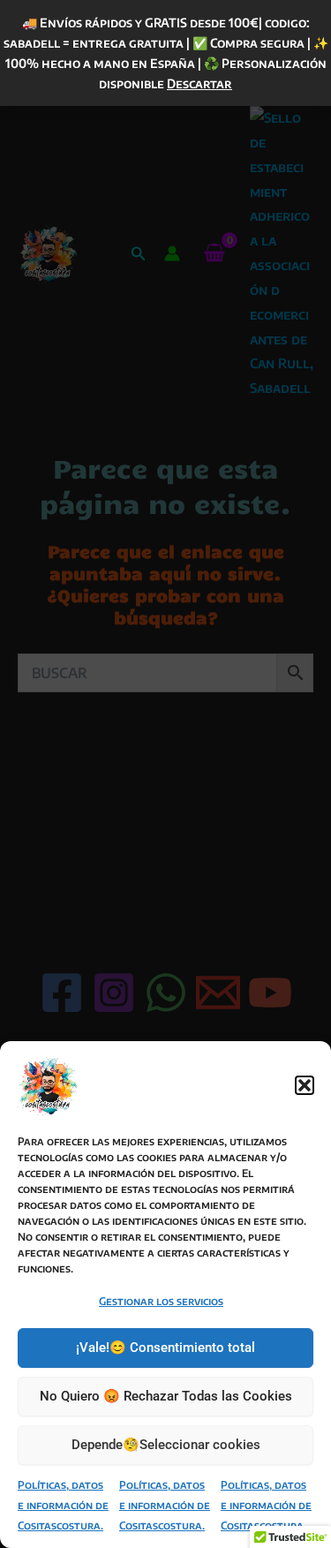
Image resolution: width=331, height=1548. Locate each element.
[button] (304, 1085)
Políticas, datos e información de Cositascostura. (63, 1505)
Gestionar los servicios (161, 1301)
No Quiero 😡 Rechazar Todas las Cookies (166, 1396)
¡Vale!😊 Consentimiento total (165, 1347)
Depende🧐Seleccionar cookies (165, 1445)
